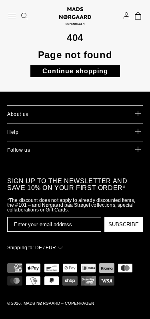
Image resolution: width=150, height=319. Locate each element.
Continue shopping (75, 71)
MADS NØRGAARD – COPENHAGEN (59, 303)
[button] (138, 16)
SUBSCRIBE (123, 224)
